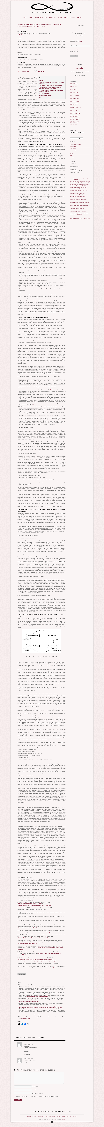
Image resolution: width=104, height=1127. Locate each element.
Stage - (75, 213)
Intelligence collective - (78, 202)
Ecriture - (80, 190)
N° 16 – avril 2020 (73, 106)
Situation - (71, 213)
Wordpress (63, 1119)
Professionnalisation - (80, 208)
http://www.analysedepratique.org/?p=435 (49, 932)
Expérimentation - (82, 193)
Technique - (84, 213)
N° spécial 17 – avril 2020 (75, 107)
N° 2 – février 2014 (74, 85)
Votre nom (34, 1086)
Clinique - (83, 182)
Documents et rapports (74, 150)
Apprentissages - (83, 181)
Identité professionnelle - (74, 200)
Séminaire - (84, 211)
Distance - (85, 188)
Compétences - (79, 185)
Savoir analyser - (79, 211)
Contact (79, 17)
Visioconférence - (80, 214)
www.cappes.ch (25, 1018)
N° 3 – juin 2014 (73, 86)
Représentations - (73, 211)
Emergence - (86, 190)
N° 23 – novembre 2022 (75, 116)
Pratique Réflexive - (80, 205)
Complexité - (84, 185)
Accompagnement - (75, 178)
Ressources (52, 17)
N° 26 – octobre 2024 (74, 121)
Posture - (71, 205)
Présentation (39, 17)
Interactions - (85, 202)
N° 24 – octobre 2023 (74, 118)
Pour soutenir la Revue (75, 49)
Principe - (86, 205)
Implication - (81, 200)
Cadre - (79, 182)
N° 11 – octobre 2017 (74, 98)
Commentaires (40, 71)
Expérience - (76, 193)
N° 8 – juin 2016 (73, 94)
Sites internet (72, 157)
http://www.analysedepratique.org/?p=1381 (28, 927)
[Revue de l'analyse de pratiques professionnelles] (52, 12)
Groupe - (80, 199)
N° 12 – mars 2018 (74, 100)
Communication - (73, 185)
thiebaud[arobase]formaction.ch (25, 34)
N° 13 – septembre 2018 (75, 101)
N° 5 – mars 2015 (73, 89)
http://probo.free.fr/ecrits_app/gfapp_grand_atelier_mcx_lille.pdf (33, 937)
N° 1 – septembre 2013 (74, 83)
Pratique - (75, 205)
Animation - (76, 179)
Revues (71, 153)
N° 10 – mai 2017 (73, 97)
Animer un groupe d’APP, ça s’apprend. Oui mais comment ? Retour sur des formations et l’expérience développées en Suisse (39, 25)
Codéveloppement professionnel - (83, 184)
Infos (45, 17)
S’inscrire (72, 17)
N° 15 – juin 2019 (73, 104)
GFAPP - (77, 199)
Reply (64, 1043)
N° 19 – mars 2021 (74, 110)
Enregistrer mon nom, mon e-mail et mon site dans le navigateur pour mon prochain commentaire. (37, 1096)
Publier (66, 17)
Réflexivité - (79, 210)
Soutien (60, 17)
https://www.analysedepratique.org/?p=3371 (29, 1001)
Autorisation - (75, 182)
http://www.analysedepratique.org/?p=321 (44, 967)
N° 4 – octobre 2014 (74, 88)
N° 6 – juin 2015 (73, 91)
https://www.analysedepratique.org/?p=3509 (37, 996)
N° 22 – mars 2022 (74, 115)
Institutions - (72, 202)
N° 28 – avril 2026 (73, 124)
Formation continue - (78, 196)
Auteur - (71, 182)
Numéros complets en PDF (75, 40)
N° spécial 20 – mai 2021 (75, 112)
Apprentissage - (82, 179)
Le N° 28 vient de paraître (79, 27)
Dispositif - (81, 188)
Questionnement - (73, 210)
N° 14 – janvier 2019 (74, 103)
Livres (71, 155)
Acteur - (81, 178)
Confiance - (72, 187)
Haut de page (22, 974)
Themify (55, 1119)
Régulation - (85, 210)
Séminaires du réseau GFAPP (76, 144)
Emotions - (75, 191)
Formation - (82, 194)
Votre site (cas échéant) (37, 1093)
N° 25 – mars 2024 (74, 119)
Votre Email (35, 1090)
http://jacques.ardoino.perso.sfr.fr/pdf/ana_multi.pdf (30, 903)
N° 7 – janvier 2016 (74, 92)
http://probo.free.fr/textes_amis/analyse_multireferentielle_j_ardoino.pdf (34, 905)
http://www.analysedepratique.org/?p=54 (27, 943)
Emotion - (71, 191)
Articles (30, 17)
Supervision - (79, 213)
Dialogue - (77, 188)
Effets (83, 190)
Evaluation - (72, 193)
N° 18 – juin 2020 (73, 109)
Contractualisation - (77, 187)
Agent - (84, 178)
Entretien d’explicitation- (81, 191)
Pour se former (73, 146)
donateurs (80, 41)
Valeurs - (75, 214)
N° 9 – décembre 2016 (74, 95)
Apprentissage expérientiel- (74, 181)
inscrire (79, 32)
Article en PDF (25, 71)
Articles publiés (73, 148)
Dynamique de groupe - (74, 190)
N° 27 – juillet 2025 (74, 122)
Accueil (24, 17)
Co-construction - (73, 184)
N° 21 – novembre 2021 (75, 113)
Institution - (85, 200)
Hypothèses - (84, 199)
